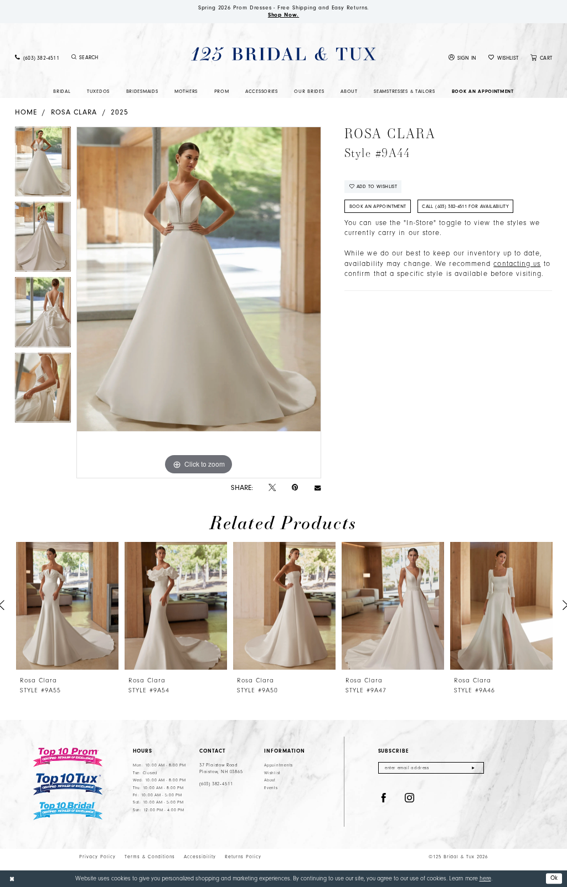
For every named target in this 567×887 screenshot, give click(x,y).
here (485, 878)
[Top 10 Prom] (67, 757)
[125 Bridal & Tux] (283, 53)
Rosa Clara (74, 112)
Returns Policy (243, 856)
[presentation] (67, 606)
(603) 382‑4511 (216, 783)
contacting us (516, 264)
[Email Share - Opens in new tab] (317, 487)
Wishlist (272, 773)
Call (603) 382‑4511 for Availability (465, 206)
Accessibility (200, 856)
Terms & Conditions (150, 856)
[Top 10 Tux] (67, 784)
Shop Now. (283, 15)
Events (270, 788)
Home (26, 112)
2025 (119, 112)
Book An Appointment (377, 206)
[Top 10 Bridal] (67, 811)
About (270, 780)
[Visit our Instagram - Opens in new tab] (409, 798)
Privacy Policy (97, 856)
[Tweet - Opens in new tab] (272, 487)
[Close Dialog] (12, 879)
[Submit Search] (74, 57)
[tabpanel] (43, 164)
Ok (554, 877)
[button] (462, 57)
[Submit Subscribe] (473, 768)
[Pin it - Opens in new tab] (294, 487)
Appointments (278, 765)
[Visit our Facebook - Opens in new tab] (383, 798)
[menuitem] (37, 57)
